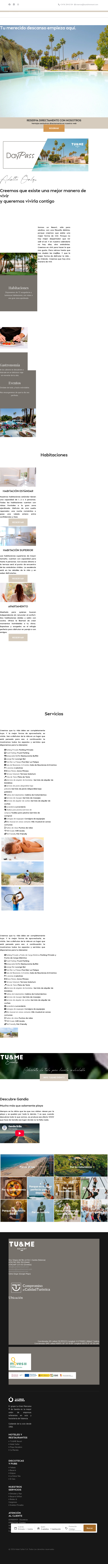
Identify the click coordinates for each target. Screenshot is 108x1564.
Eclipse (13, 1473)
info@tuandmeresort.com (19, 1267)
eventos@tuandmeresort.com (20, 1269)
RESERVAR (54, 128)
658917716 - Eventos (17, 1522)
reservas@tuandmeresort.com (87, 4)
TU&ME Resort (16, 1441)
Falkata (13, 1467)
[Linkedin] (14, 4)
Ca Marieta (14, 1450)
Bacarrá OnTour (16, 1496)
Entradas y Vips (16, 1493)
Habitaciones (19, 287)
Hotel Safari (14, 1444)
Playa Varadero (16, 1447)
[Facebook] (9, 4)
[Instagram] (18, 4)
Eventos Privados (17, 1505)
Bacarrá (13, 1470)
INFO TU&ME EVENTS (54, 1077)
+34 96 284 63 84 (66, 4)
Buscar (90, 1528)
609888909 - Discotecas (18, 1519)
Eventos (15, 383)
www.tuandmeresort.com (18, 1271)
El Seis (12, 1479)
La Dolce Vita (15, 1476)
